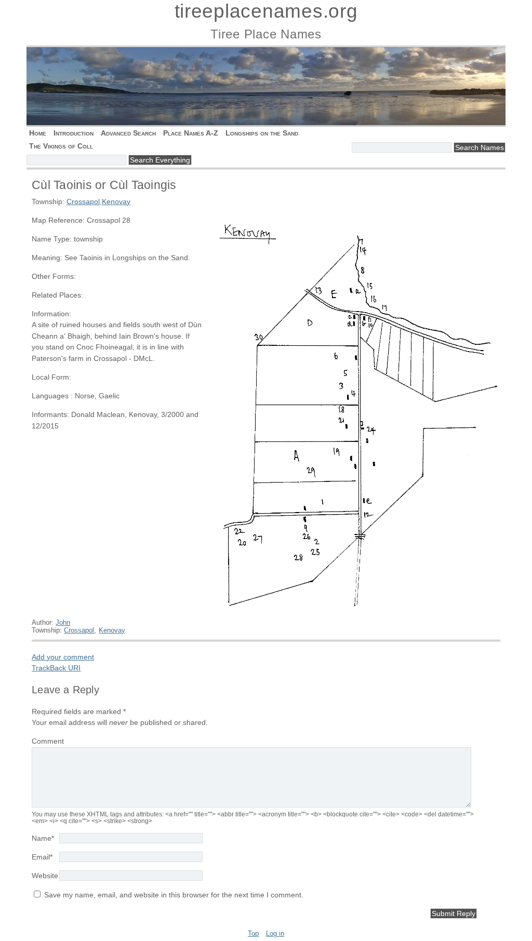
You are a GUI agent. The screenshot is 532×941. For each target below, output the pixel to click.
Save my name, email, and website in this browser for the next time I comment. (173, 895)
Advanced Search (128, 133)
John (63, 622)
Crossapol (83, 201)
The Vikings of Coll (61, 146)
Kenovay (116, 201)
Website (45, 875)
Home (37, 133)
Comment (48, 741)
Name (43, 838)
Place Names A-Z (190, 133)
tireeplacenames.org (266, 11)
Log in (275, 933)
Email (42, 857)
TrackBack (56, 668)
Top (253, 933)
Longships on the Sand (261, 133)
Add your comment (63, 657)
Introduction (74, 133)
